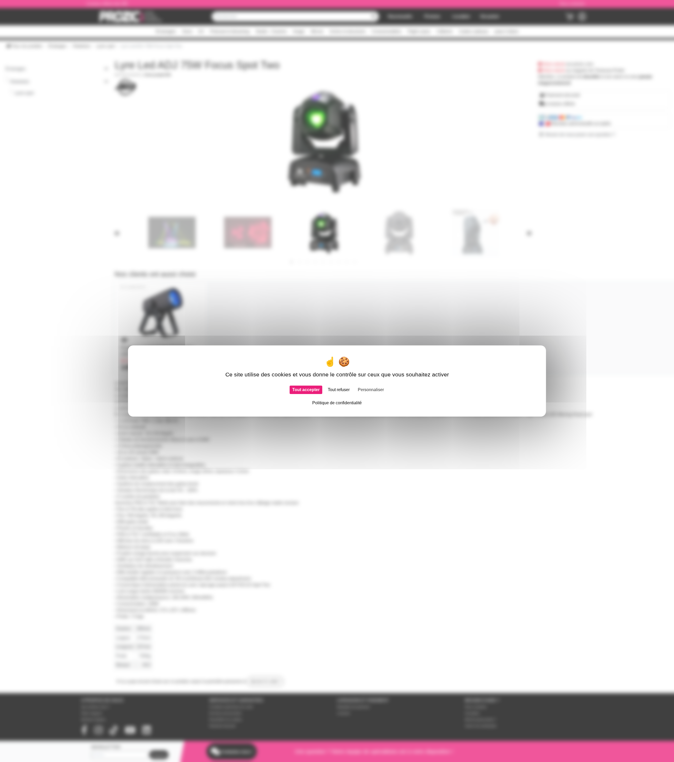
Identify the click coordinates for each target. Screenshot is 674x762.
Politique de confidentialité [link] (337, 403)
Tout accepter (306, 389)
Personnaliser (371, 389)
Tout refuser (339, 389)
